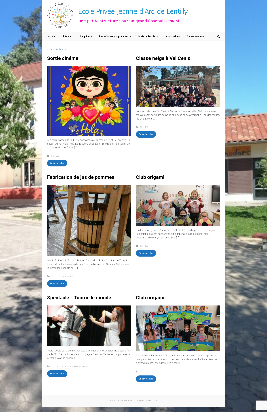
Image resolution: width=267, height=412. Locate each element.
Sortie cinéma (62, 58)
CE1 (53, 156)
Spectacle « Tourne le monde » (81, 298)
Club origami (150, 177)
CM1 (62, 366)
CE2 (57, 156)
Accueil (50, 49)
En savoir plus (57, 163)
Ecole (58, 49)
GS (64, 276)
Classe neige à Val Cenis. (164, 58)
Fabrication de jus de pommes (80, 177)
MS (68, 276)
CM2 (67, 366)
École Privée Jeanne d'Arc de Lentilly (133, 11)
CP (61, 276)
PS (71, 276)
